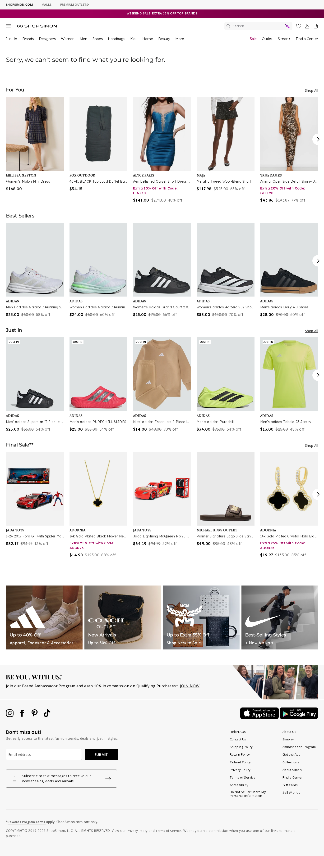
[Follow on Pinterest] (35, 715)
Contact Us (238, 739)
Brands (28, 39)
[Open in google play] (299, 717)
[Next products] (318, 139)
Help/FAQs (238, 732)
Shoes (98, 39)
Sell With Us (291, 792)
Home (147, 39)
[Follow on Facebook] (22, 715)
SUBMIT (101, 754)
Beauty (164, 39)
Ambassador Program (299, 747)
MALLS (47, 4)
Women (67, 39)
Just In (11, 39)
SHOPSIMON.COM (19, 4)
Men (83, 39)
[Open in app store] (260, 717)
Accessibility (239, 785)
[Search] (258, 26)
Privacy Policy (240, 770)
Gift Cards (290, 785)
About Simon (292, 770)
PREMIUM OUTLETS (74, 4)
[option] (35, 144)
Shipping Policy (241, 747)
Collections (290, 762)
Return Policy (240, 754)
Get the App (291, 754)
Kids (133, 39)
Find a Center (307, 39)
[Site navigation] (8, 26)
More (179, 39)
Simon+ (284, 39)
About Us (289, 732)
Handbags (116, 39)
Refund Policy (240, 762)
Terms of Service (242, 777)
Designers (47, 39)
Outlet (267, 39)
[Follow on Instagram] (10, 715)
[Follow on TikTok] (47, 715)
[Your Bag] (315, 27)
